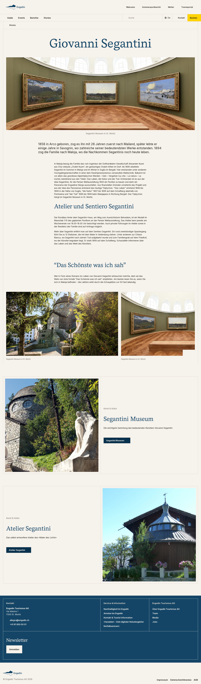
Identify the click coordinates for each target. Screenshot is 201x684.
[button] (10, 18)
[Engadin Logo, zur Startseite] (19, 7)
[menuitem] (21, 18)
